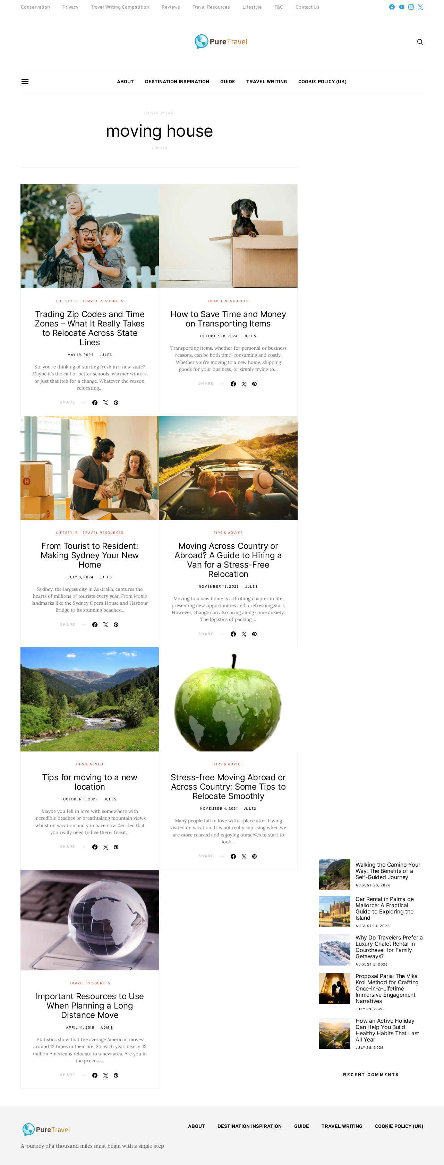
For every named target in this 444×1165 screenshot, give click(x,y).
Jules (106, 355)
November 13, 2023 (219, 587)
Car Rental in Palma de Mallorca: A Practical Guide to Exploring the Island (385, 908)
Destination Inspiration (177, 82)
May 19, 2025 (81, 355)
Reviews (171, 7)
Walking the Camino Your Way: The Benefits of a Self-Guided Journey (388, 871)
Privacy (70, 7)
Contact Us (307, 7)
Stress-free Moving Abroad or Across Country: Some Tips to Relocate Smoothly (228, 786)
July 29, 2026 (370, 1009)
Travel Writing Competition (120, 7)
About (125, 82)
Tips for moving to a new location (90, 782)
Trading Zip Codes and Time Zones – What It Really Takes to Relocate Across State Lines (90, 328)
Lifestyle (252, 7)
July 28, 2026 (370, 1048)
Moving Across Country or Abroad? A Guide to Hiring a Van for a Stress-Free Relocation (228, 560)
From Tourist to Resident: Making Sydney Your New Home (90, 555)
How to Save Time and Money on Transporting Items (228, 319)
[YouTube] (401, 7)
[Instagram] (411, 7)
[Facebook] (392, 7)
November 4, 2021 (219, 809)
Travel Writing (266, 82)
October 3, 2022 (80, 799)
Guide (227, 82)
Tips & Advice (228, 533)
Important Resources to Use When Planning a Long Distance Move (90, 1005)
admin (107, 1028)
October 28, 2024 (219, 336)
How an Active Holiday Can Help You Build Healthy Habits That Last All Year (387, 1030)
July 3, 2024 (80, 577)
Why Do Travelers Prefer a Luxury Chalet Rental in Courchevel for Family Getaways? (389, 947)
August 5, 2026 (372, 964)
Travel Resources (211, 7)
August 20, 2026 (373, 885)
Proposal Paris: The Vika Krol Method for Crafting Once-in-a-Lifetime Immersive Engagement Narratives (387, 988)
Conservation (35, 7)
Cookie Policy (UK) (322, 82)
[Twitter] (420, 7)
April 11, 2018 (80, 1028)
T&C (278, 7)
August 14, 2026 (373, 926)
